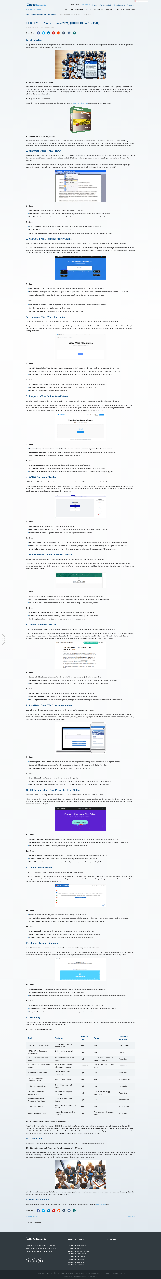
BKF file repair (101, 1204)
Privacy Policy (40, 1273)
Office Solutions (41, 14)
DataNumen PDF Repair (76, 1259)
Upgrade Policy (80, 1273)
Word (72, 486)
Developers (98, 9)
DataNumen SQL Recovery (77, 1248)
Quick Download (120, 5)
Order (88, 9)
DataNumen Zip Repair (76, 1265)
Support (109, 9)
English (138, 1)
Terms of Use (114, 1273)
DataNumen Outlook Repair (77, 1245)
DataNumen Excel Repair (76, 1256)
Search (95, 5)
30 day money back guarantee (34, 9)
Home (27, 14)
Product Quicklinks (106, 5)
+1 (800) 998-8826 (85, 5)
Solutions (33, 14)
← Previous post (31, 1216)
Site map (122, 1273)
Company (119, 9)
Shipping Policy (59, 1273)
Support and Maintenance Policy (94, 1273)
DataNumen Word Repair (76, 1262)
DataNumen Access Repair (77, 1254)
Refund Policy (70, 1273)
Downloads (79, 9)
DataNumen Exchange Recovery (79, 1251)
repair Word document (80, 103)
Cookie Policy (49, 1273)
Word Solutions (52, 14)
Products (69, 9)
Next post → (131, 1216)
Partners (130, 9)
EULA (107, 1273)
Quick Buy (132, 5)
